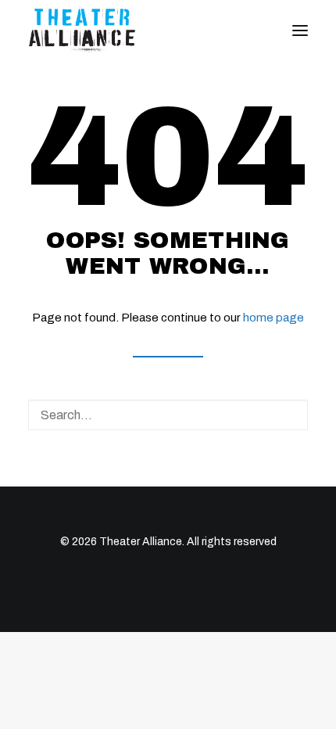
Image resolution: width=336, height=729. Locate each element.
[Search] (168, 415)
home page (273, 317)
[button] (300, 30)
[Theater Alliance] (82, 30)
